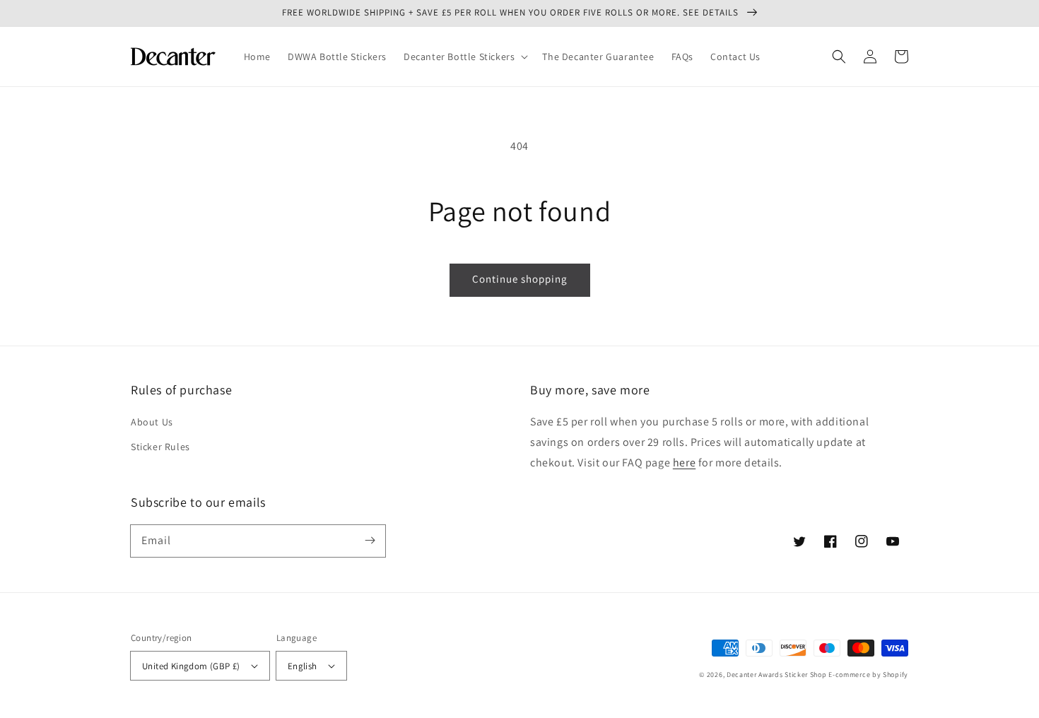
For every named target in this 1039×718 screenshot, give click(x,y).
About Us (152, 422)
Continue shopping (520, 279)
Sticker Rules (160, 446)
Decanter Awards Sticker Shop (777, 674)
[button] (464, 56)
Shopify (895, 674)
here (684, 462)
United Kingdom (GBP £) (191, 666)
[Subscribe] (369, 540)
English (302, 666)
